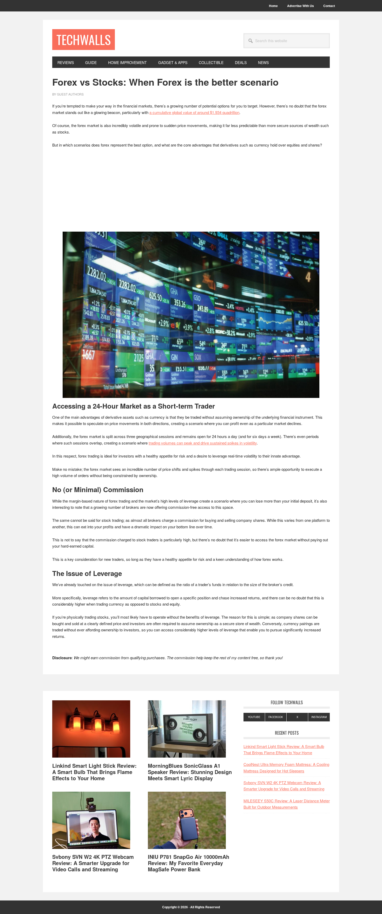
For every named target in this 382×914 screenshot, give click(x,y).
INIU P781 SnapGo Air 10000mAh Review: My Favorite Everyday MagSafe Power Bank (188, 863)
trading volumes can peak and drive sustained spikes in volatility (203, 443)
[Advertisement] (191, 191)
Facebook (275, 717)
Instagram (319, 717)
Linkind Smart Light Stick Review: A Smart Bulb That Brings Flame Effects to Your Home (94, 772)
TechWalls (83, 39)
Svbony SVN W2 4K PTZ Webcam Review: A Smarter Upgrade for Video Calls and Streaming (93, 863)
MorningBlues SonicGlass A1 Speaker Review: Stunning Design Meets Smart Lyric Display (190, 772)
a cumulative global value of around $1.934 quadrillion (194, 112)
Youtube (254, 717)
